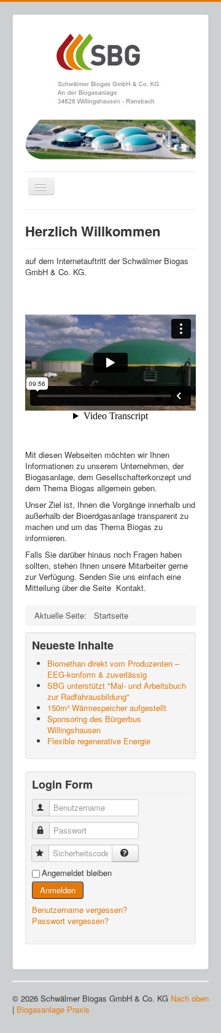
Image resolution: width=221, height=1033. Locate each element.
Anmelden (58, 890)
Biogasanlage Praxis (53, 1009)
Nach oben (190, 998)
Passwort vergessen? (70, 920)
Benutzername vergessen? (79, 909)
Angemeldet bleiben (77, 872)
